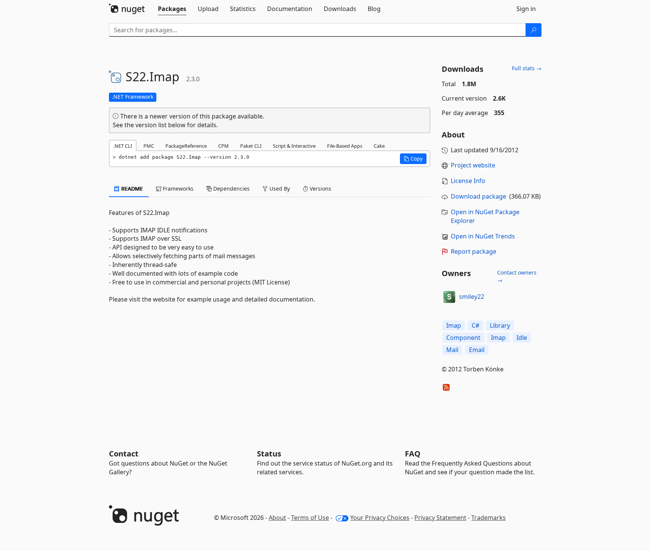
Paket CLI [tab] (250, 145)
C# (475, 325)
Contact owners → (517, 276)
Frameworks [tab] (177, 188)
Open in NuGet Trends (483, 236)
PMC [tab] (148, 145)
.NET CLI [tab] (122, 145)
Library (500, 325)
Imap (453, 325)
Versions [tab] (319, 188)
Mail (452, 350)
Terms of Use (310, 517)
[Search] (533, 30)
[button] (413, 158)
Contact (123, 453)
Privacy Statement (440, 517)
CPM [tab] (223, 145)
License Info (468, 181)
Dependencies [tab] (231, 188)
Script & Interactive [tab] (294, 145)
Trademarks (488, 517)
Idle (521, 337)
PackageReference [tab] (186, 145)
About (277, 517)
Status (269, 453)
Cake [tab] (379, 145)
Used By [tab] (279, 188)
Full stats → (526, 68)
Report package (473, 251)
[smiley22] (449, 297)
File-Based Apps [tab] (344, 145)
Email (477, 350)
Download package (478, 196)
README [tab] (131, 188)
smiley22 (471, 296)
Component (463, 337)
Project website (473, 165)
